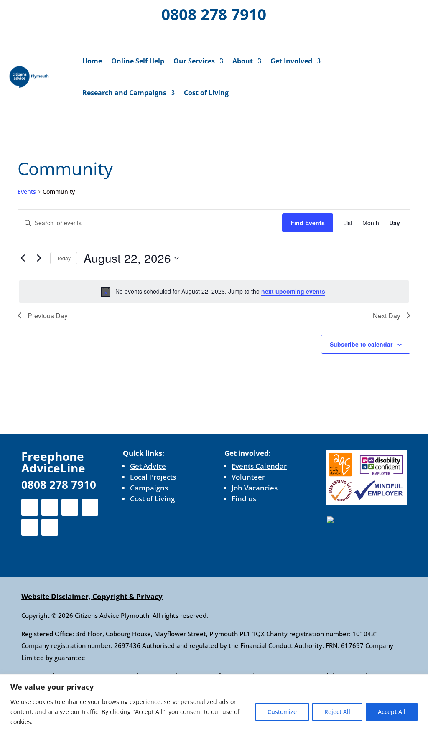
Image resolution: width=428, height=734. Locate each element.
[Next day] (39, 258)
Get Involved (291, 61)
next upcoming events (293, 291)
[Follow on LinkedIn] (81, 12)
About (242, 61)
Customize (282, 712)
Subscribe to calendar (361, 344)
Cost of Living (206, 92)
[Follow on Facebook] (16, 12)
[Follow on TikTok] (61, 34)
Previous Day (48, 315)
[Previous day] (23, 258)
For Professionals (379, 15)
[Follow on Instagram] (59, 12)
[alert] (214, 291)
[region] (214, 704)
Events (27, 192)
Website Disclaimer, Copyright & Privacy (92, 596)
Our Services (194, 61)
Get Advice (148, 466)
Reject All (337, 712)
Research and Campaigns (124, 92)
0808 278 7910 (213, 14)
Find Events (307, 222)
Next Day (386, 315)
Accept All (391, 712)
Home (92, 61)
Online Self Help (137, 61)
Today (64, 258)
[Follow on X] (37, 12)
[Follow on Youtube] (39, 34)
